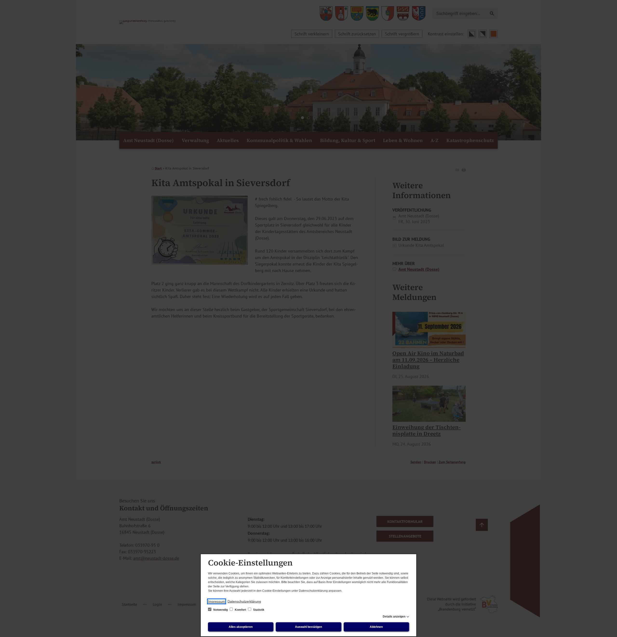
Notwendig (220, 609)
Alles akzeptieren (241, 627)
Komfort (240, 609)
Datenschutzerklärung (244, 601)
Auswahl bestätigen (308, 627)
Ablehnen (376, 627)
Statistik (258, 609)
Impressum (216, 601)
